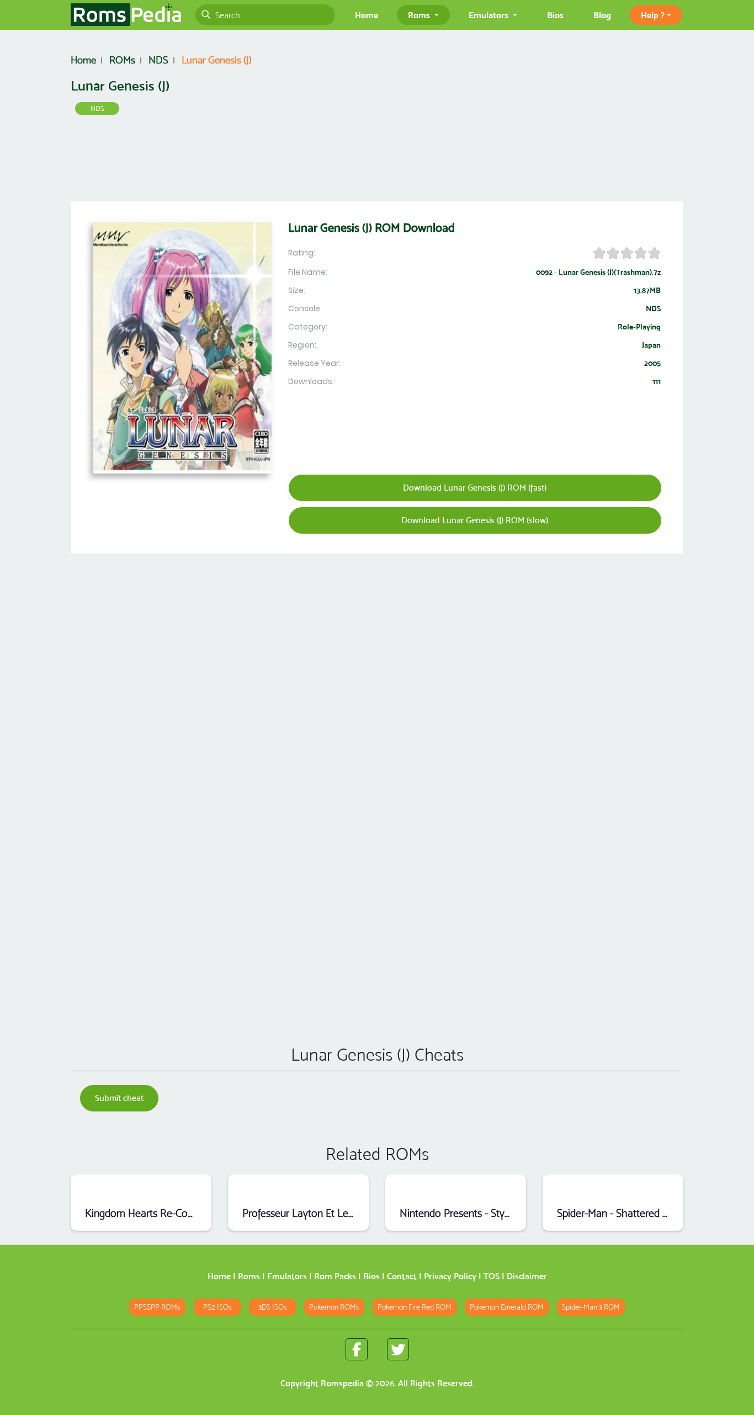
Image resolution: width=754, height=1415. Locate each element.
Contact (402, 1276)
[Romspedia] (126, 15)
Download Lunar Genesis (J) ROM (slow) (474, 520)
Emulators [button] (490, 14)
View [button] (141, 1189)
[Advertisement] (377, 160)
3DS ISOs (272, 1307)
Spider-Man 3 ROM (591, 1307)
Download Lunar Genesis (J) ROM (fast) (474, 487)
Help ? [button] (653, 14)
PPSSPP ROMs (157, 1307)
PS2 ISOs (217, 1307)
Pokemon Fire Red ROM (415, 1307)
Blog (602, 14)
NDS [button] (97, 108)
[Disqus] (377, 877)
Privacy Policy (450, 1276)
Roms (249, 1276)
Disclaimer (527, 1276)
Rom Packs (335, 1276)
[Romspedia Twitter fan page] (398, 1349)
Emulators (287, 1276)
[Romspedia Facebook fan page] (357, 1349)
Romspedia (342, 1383)
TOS (492, 1276)
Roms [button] (420, 14)
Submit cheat (119, 1098)
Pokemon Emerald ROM (507, 1307)
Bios (555, 14)
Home (366, 14)
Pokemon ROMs (334, 1307)
